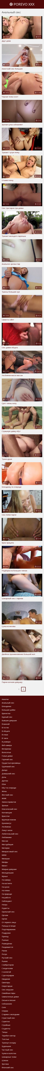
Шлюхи (5, 1060)
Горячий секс (7, 759)
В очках (5, 734)
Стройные (6, 1025)
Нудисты (5, 908)
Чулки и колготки (9, 1053)
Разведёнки (7, 943)
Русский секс (7, 958)
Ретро (4, 954)
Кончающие (7, 812)
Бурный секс (7, 717)
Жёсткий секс (7, 795)
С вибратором (8, 965)
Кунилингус (6, 823)
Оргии (4, 919)
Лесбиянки (6, 826)
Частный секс (7, 1050)
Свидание (6, 979)
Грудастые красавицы (11, 763)
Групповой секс (8, 766)
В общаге (6, 731)
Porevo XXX (23, 4)
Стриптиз (6, 1021)
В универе (6, 742)
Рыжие (5, 961)
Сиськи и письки (8, 1000)
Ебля (4, 784)
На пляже (6, 890)
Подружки (6, 933)
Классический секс (9, 809)
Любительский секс (10, 834)
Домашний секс (8, 773)
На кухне (5, 887)
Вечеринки (6, 749)
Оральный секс (8, 911)
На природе (7, 894)
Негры (4, 904)
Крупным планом (9, 819)
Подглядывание (8, 929)
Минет (4, 865)
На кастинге (7, 883)
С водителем (7, 968)
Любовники (6, 837)
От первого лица (9, 922)
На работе (6, 897)
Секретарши (7, 986)
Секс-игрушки (7, 989)
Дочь (4, 777)
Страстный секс (8, 1018)
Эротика (5, 1064)
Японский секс (8, 1067)
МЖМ (4, 855)
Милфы (5, 862)
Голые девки (7, 756)
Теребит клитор (8, 1035)
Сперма (5, 1011)
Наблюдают (7, 901)
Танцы (4, 1032)
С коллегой (6, 972)
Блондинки (6, 706)
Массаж (5, 841)
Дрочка (5, 780)
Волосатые (6, 752)
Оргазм (5, 915)
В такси (5, 738)
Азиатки (5, 699)
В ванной (6, 724)
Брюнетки (6, 713)
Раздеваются (7, 947)
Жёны (4, 791)
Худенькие (6, 1046)
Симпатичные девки (10, 996)
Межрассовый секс (10, 851)
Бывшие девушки (9, 720)
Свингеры (6, 982)
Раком (4, 950)
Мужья (5, 876)
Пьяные (5, 940)
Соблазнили (7, 1004)
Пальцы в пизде (9, 926)
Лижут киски (7, 830)
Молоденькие (8, 873)
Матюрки (6, 848)
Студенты (6, 1028)
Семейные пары (8, 993)
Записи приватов (9, 802)
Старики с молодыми (10, 1014)
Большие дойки (8, 710)
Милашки (6, 858)
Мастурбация (7, 844)
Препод (5, 936)
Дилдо (4, 770)
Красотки (6, 816)
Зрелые (5, 805)
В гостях (5, 727)
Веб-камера (7, 745)
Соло (4, 1007)
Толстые (5, 1039)
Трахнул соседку (9, 1042)
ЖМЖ (4, 798)
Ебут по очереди (9, 788)
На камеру (6, 880)
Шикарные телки (9, 1057)
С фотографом (8, 975)
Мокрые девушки (9, 869)
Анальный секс (8, 703)
